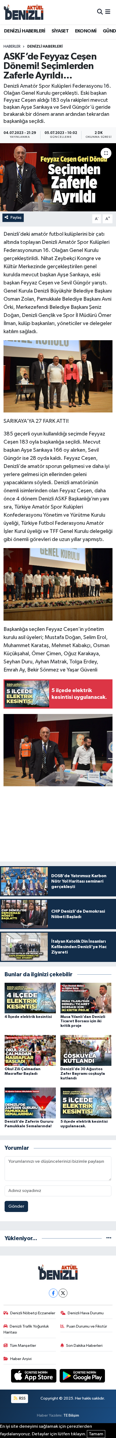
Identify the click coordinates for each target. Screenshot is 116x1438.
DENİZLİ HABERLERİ (24, 31)
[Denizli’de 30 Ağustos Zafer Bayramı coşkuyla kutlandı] (86, 1050)
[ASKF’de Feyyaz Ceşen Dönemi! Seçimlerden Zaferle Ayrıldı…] (58, 177)
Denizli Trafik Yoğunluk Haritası (26, 1329)
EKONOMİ (86, 31)
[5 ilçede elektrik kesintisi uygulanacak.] (86, 1102)
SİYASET (60, 31)
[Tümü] (108, 1238)
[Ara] (100, 12)
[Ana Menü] (107, 12)
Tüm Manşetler (23, 1346)
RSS (22, 1398)
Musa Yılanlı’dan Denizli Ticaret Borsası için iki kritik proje (82, 1021)
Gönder (16, 1206)
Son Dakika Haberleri (84, 1346)
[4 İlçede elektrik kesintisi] (30, 998)
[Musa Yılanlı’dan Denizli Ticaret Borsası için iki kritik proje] (86, 998)
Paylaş (16, 217)
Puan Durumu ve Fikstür (87, 1326)
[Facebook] (53, 1293)
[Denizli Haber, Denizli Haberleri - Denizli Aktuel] (24, 12)
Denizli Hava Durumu (86, 1313)
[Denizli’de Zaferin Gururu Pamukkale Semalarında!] (30, 1102)
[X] (63, 1293)
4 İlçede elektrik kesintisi (28, 1017)
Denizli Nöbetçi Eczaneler (32, 1313)
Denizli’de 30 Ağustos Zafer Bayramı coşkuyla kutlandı (82, 1073)
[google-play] (82, 1377)
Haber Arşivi (21, 1359)
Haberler (12, 46)
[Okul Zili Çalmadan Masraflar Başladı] (30, 1050)
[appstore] (34, 1377)
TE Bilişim (71, 1415)
